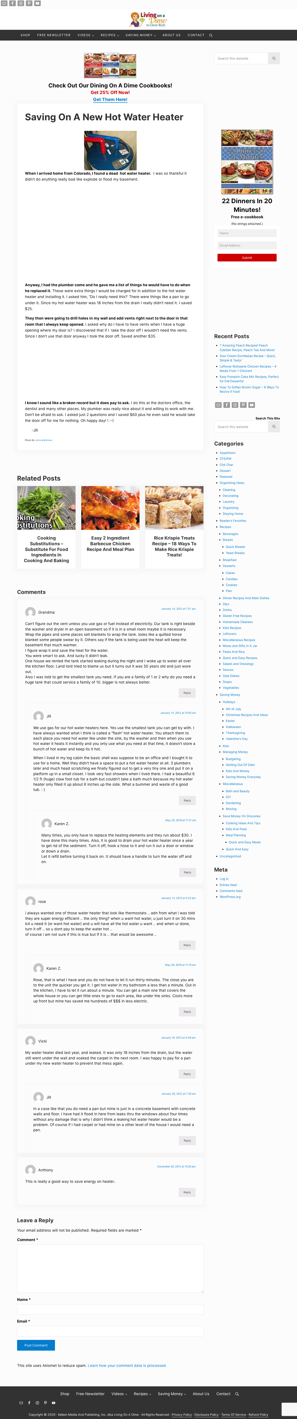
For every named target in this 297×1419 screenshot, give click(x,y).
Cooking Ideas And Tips (243, 823)
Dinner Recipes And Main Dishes (246, 598)
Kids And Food (236, 829)
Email (23, 1321)
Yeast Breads (235, 553)
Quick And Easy (237, 849)
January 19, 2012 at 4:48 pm (178, 1037)
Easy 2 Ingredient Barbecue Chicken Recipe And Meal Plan (110, 543)
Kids (226, 746)
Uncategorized (230, 856)
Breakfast (230, 560)
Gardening (233, 803)
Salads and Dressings (238, 664)
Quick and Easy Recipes (240, 658)
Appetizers (227, 453)
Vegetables (231, 687)
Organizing (231, 508)
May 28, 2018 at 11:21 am (180, 820)
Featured (226, 476)
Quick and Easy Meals (245, 842)
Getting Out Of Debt (240, 765)
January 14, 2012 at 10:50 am (178, 712)
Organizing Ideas (232, 483)
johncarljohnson (44, 440)
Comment (27, 1239)
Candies (231, 579)
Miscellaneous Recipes (239, 640)
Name (24, 1299)
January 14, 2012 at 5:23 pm (178, 898)
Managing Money (235, 752)
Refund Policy (258, 1414)
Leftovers (229, 634)
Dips (226, 604)
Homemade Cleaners (238, 622)
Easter (230, 721)
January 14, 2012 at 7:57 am (178, 608)
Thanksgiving (235, 733)
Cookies (231, 585)
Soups (227, 682)
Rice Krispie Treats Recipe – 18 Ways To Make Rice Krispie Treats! (174, 546)
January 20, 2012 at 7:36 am (178, 1093)
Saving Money (230, 694)
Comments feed (231, 891)
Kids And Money (237, 771)
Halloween (233, 727)
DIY (228, 797)
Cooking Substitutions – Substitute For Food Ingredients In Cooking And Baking (46, 549)
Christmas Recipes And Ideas (247, 715)
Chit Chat (226, 465)
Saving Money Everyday (243, 777)
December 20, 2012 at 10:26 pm (176, 1166)
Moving (231, 809)
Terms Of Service (233, 1414)
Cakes (230, 573)
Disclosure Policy (206, 1414)
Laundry (229, 501)
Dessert (225, 470)
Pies (229, 591)
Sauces (228, 669)
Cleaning (229, 490)
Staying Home (233, 513)
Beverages (230, 534)
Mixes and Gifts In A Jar (240, 646)
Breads (228, 540)
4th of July (233, 709)
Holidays (229, 702)
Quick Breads (235, 547)
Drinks (227, 610)
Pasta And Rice (234, 652)
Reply (187, 692)
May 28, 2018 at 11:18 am (180, 964)
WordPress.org (230, 897)
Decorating (231, 495)
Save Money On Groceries (241, 816)
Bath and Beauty (238, 791)
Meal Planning (236, 835)
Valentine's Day (237, 739)
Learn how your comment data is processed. (127, 1365)
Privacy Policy (182, 1414)
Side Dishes (231, 676)
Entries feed (228, 885)
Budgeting (233, 759)
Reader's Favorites (233, 520)
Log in (224, 879)
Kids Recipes (232, 628)
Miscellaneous (233, 784)
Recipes (225, 527)
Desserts (229, 566)
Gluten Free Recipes (237, 616)
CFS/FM (225, 458)
